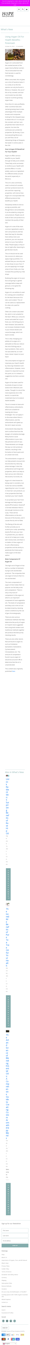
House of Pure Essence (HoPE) (15, 1331)
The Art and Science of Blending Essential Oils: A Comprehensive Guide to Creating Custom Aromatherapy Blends (7, 1086)
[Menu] (19, 9)
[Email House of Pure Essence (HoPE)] (14, 1321)
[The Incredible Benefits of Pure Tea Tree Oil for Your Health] (7, 904)
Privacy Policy (5, 1266)
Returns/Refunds (6, 1286)
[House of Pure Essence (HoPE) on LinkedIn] (11, 1321)
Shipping (4, 1280)
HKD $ (4, 1328)
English (7, 1343)
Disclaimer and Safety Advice (10, 1274)
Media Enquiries (6, 1299)
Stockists (4, 1289)
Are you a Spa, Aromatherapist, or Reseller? (14, 1292)
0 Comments (19, 46)
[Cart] (26, 9)
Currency (4, 1277)
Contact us (5, 1302)
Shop (3, 1254)
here (13, 671)
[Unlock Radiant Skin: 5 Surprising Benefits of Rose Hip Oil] (7, 776)
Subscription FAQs (7, 1283)
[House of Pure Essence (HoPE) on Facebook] (3, 1321)
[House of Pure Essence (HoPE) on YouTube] (7, 1321)
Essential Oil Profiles (7, 1313)
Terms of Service (6, 1272)
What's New (7, 29)
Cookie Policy (5, 1269)
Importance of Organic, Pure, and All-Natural (14, 1260)
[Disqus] (15, 703)
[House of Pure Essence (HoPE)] (8, 16)
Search (3, 1310)
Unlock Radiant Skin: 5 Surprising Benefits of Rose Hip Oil (7, 806)
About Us (4, 1257)
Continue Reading (8, 883)
